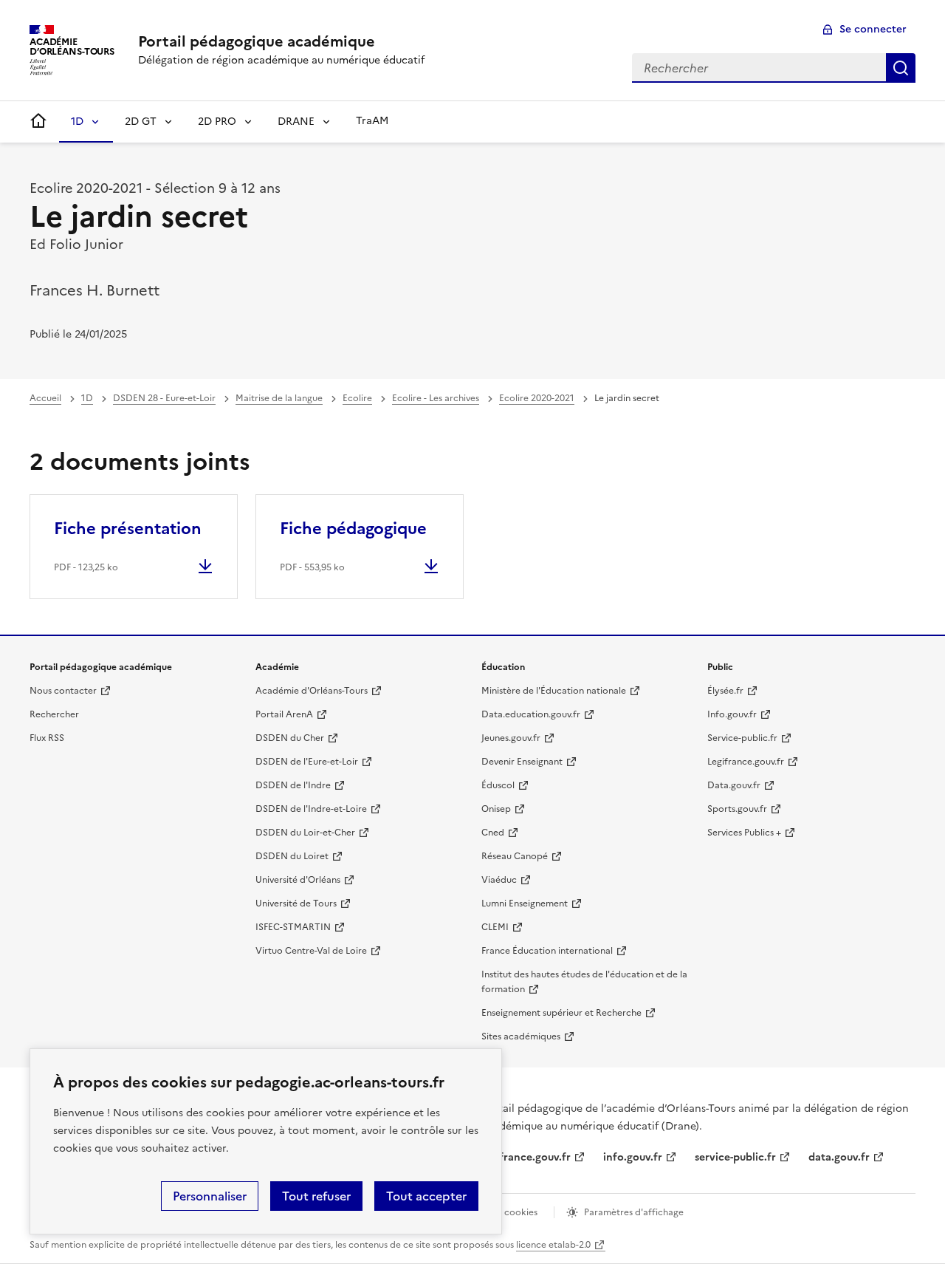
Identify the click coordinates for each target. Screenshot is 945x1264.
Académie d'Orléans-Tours (311, 690)
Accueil (45, 398)
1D (77, 121)
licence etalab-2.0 (553, 1244)
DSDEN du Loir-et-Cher (305, 832)
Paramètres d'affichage (634, 1212)
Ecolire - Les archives (435, 398)
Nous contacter (63, 690)
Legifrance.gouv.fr (745, 761)
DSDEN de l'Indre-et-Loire (311, 809)
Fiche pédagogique (353, 528)
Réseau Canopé (514, 856)
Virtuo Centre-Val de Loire (311, 950)
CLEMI (495, 927)
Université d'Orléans (297, 879)
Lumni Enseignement (524, 903)
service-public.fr (735, 1157)
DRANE (296, 121)
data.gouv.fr (839, 1157)
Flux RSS (47, 738)
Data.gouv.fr (733, 785)
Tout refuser (316, 1196)
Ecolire (357, 398)
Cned (492, 832)
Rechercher (900, 68)
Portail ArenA (284, 714)
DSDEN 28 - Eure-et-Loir (164, 398)
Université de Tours (296, 903)
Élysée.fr (725, 690)
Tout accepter (426, 1196)
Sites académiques (520, 1036)
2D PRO (217, 121)
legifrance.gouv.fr (526, 1157)
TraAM (372, 121)
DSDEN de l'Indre (293, 785)
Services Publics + (744, 832)
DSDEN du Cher (289, 738)
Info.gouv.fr (732, 714)
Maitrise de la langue (279, 398)
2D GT (141, 121)
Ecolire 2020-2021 (536, 398)
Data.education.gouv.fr (530, 714)
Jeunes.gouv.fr (510, 738)
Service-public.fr (742, 738)
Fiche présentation (128, 528)
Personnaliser (210, 1196)
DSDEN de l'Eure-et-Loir (306, 761)
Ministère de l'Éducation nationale (553, 690)
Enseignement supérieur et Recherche (561, 1012)
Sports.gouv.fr (737, 809)
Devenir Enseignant (522, 761)
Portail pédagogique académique (256, 41)
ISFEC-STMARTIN (293, 927)
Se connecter (873, 29)
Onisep (496, 809)
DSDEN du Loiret (292, 856)
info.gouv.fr (632, 1157)
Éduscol (498, 785)
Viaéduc (499, 879)
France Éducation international (547, 950)
